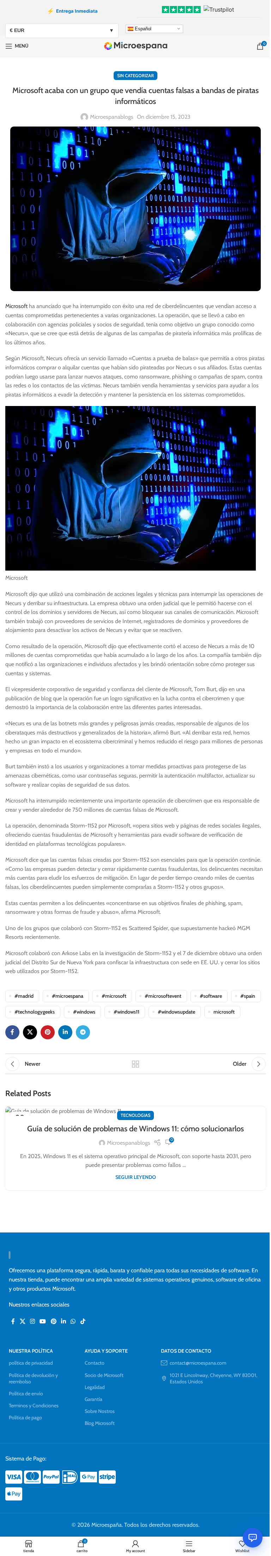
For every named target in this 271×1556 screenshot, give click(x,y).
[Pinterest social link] (48, 1032)
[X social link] (30, 1032)
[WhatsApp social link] (73, 1321)
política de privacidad (31, 1363)
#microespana (67, 996)
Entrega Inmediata (72, 10)
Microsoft (16, 306)
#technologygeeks (34, 1012)
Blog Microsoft (100, 1423)
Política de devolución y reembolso (33, 1378)
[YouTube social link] (42, 1321)
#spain (247, 996)
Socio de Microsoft (104, 1375)
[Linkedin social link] (65, 1032)
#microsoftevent (163, 996)
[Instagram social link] (32, 1321)
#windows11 (126, 1012)
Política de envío (26, 1393)
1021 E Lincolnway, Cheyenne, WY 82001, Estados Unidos (213, 1378)
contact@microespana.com (198, 1363)
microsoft (224, 1012)
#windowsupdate (176, 1012)
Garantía (93, 1399)
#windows (84, 1012)
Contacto (94, 1363)
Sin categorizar (135, 75)
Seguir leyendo (135, 1177)
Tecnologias (135, 1115)
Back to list (135, 1064)
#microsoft (114, 996)
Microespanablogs (111, 116)
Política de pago (25, 1417)
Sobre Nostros (100, 1411)
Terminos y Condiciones (34, 1405)
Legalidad (95, 1387)
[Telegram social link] (83, 1032)
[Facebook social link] (12, 1032)
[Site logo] (135, 45)
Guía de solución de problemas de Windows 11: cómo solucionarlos (135, 1128)
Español (142, 28)
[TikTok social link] (83, 1321)
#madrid (24, 996)
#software (211, 996)
